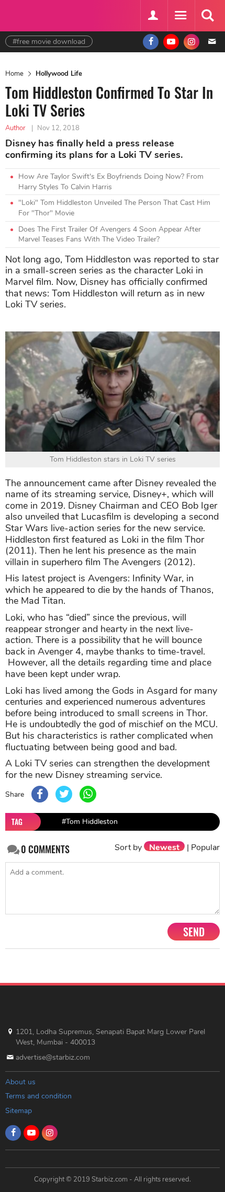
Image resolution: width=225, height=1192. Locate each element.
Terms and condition (38, 1096)
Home (14, 73)
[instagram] (191, 42)
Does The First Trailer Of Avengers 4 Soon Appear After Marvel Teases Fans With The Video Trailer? (109, 234)
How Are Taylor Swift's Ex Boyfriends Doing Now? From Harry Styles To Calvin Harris (111, 181)
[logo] (31, 14)
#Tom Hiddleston (90, 822)
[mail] (212, 42)
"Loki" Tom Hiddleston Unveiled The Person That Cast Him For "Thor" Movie (114, 208)
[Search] (207, 15)
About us (20, 1082)
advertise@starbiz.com (53, 1057)
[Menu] (180, 15)
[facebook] (151, 42)
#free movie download (49, 42)
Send (194, 931)
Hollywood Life (59, 73)
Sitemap (18, 1111)
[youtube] (171, 42)
